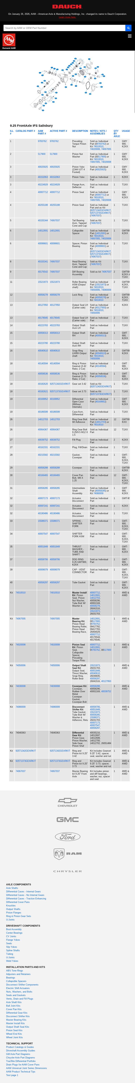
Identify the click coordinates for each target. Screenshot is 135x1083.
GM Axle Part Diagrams (18, 1054)
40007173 (43, 498)
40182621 (43, 391)
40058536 (43, 373)
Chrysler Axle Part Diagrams (20, 1057)
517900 (41, 154)
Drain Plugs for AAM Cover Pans (23, 1064)
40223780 (43, 343)
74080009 (106, 290)
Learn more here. (67, 17)
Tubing (9, 954)
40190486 (43, 513)
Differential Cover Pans (18, 902)
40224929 (43, 184)
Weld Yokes (12, 961)
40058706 (43, 559)
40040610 (43, 350)
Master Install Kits (15, 1023)
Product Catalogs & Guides (20, 1047)
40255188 (43, 205)
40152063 (43, 177)
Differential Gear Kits (16, 1012)
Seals (9, 943)
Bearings (10, 977)
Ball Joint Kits (13, 1005)
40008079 (43, 569)
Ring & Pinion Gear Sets (18, 916)
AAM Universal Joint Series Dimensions (26, 1068)
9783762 (42, 141)
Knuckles (11, 905)
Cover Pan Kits (14, 1009)
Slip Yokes (11, 947)
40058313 (43, 333)
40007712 (43, 192)
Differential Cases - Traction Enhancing (26, 898)
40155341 (43, 261)
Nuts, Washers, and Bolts (19, 991)
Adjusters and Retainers (18, 974)
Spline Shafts (13, 950)
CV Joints (11, 936)
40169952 (43, 399)
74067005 (106, 149)
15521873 (43, 282)
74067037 (96, 215)
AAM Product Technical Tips (20, 1071)
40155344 (43, 220)
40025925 (43, 167)
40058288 (43, 467)
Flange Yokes (13, 940)
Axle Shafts (12, 888)
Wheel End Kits (14, 1034)
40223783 (43, 325)
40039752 (43, 439)
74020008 (95, 149)
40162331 (43, 447)
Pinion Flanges (13, 912)
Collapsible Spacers (16, 981)
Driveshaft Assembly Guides (20, 1050)
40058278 (43, 294)
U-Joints (10, 919)
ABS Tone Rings (14, 970)
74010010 (98, 146)
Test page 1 (12, 1075)
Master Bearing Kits (16, 1020)
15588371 (43, 521)
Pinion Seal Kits (14, 1030)
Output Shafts (13, 909)
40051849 (43, 546)
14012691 (43, 230)
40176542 (43, 271)
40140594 (43, 363)
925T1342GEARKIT (101, 210)
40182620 (43, 384)
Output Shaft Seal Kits (17, 1027)
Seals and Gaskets (16, 995)
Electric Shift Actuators (18, 988)
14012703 (43, 419)
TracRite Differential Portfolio (21, 1061)
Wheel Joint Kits (14, 1037)
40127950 (43, 305)
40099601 (43, 243)
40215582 (43, 455)
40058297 (43, 582)
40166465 (43, 475)
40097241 (43, 506)
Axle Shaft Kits (14, 1002)
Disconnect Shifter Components (22, 984)
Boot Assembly (14, 929)
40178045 (43, 317)
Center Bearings (14, 933)
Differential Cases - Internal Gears (23, 891)
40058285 (43, 488)
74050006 (95, 290)
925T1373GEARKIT (100, 213)
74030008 (20, 686)
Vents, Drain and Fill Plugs (19, 998)
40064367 (43, 429)
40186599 (43, 411)
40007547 (43, 533)
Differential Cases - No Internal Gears (25, 895)
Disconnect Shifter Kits (18, 1016)
